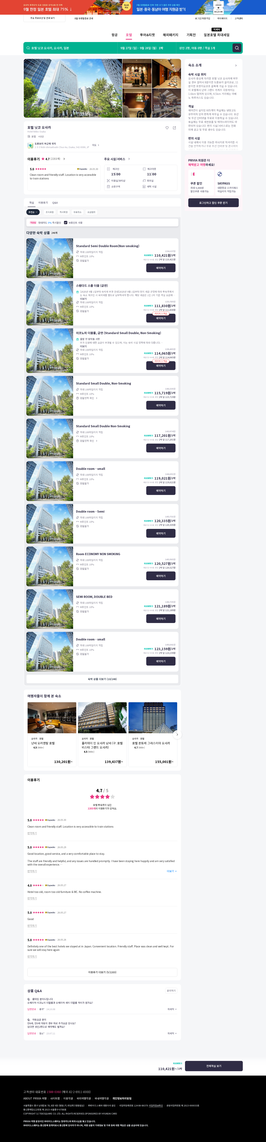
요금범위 (91, 212)
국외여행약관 (84, 1098)
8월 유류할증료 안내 (84, 18)
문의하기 (171, 990)
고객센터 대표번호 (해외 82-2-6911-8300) (57, 1092)
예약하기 (161, 268)
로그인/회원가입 (202, 18)
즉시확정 (64, 212)
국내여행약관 (102, 1098)
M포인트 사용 (75, 222)
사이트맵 (55, 1098)
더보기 (83, 298)
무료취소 (77, 212)
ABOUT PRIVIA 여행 (35, 1098)
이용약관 (68, 1098)
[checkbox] (65, 222)
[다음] (177, 734)
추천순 (32, 212)
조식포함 (50, 212)
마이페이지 (222, 18)
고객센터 (239, 18)
